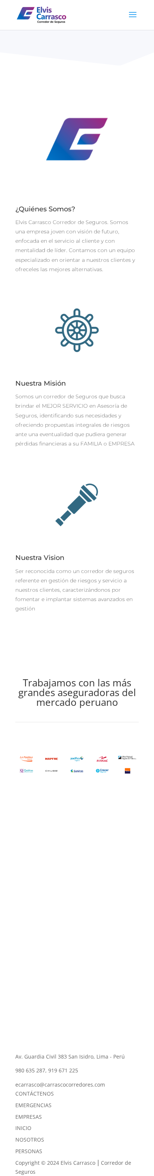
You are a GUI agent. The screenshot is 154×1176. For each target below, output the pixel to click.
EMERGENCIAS (33, 1105)
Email (22, 926)
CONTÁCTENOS (34, 1093)
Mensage (26, 951)
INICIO (23, 1127)
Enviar (34, 975)
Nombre (25, 912)
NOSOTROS (29, 1139)
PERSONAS (28, 1151)
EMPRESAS (28, 1116)
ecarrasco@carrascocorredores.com (60, 1084)
